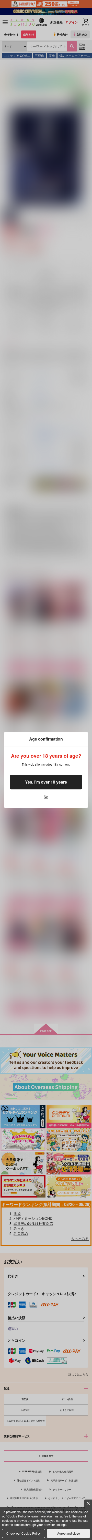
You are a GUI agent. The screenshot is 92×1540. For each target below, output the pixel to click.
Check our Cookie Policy (23, 1533)
